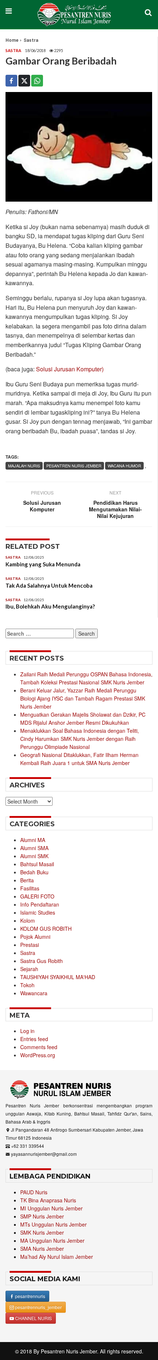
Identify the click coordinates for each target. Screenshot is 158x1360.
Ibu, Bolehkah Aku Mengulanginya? (50, 606)
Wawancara (33, 993)
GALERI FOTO (37, 896)
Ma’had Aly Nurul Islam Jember (56, 1256)
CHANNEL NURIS (33, 1318)
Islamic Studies (37, 912)
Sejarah (29, 969)
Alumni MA (32, 839)
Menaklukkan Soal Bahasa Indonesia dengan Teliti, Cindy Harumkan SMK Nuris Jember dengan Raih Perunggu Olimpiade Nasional (79, 738)
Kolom (27, 920)
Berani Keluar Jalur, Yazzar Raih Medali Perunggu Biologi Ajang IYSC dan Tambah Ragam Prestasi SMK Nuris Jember (82, 698)
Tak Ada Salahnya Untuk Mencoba (49, 585)
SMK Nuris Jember (42, 1232)
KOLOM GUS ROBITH (46, 928)
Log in (27, 1030)
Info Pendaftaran (39, 904)
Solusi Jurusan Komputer (42, 505)
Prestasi (29, 944)
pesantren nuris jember (73, 465)
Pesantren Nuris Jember (69, 1351)
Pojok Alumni (35, 936)
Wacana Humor (124, 465)
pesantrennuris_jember (38, 1307)
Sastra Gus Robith (41, 960)
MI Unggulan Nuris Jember (51, 1208)
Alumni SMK (34, 856)
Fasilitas (29, 888)
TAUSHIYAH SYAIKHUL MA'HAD (57, 977)
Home (12, 40)
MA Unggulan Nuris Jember (52, 1240)
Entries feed (34, 1039)
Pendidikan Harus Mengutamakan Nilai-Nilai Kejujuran (115, 509)
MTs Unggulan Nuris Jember (53, 1224)
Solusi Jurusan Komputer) (70, 369)
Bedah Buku (34, 872)
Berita (27, 880)
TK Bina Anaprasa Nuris (48, 1200)
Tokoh (27, 985)
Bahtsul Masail (37, 864)
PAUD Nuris (33, 1192)
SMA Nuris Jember (42, 1248)
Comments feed (38, 1047)
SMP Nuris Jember (42, 1216)
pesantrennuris (29, 1296)
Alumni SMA (34, 848)
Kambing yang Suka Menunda (43, 564)
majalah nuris (24, 465)
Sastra (31, 40)
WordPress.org (37, 1055)
